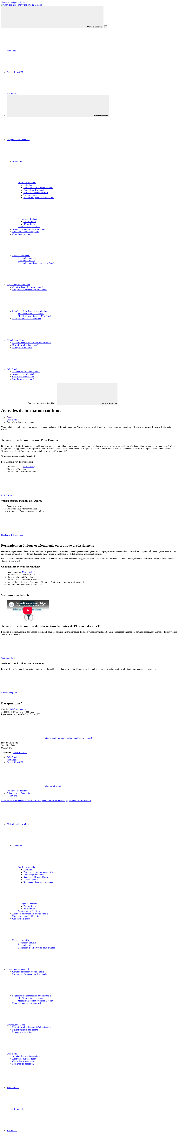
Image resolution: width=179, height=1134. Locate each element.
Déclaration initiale (26, 260)
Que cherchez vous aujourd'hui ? (42, 403)
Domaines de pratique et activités (38, 187)
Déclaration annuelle (27, 258)
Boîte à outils (13, 369)
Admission (17, 161)
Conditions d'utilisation (17, 791)
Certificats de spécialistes (29, 226)
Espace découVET (15, 72)
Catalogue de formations (12, 535)
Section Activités (8, 658)
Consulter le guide (9, 692)
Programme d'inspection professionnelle (29, 289)
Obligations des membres (18, 139)
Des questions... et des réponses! (26, 318)
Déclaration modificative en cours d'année (36, 263)
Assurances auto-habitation (24, 374)
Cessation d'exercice (21, 234)
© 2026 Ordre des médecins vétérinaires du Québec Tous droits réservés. (33, 800)
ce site (25, 506)
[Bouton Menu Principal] (105, 26)
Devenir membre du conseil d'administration (31, 342)
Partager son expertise (22, 347)
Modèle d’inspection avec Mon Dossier (35, 316)
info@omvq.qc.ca (18, 709)
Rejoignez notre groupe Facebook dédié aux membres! (67, 738)
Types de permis (30, 195)
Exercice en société (21, 255)
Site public (12, 93)
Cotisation (27, 185)
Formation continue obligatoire (25, 231)
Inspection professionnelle (18, 284)
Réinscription (29, 224)
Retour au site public (52, 786)
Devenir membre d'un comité (25, 345)
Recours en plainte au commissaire (38, 197)
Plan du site (12, 796)
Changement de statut (27, 219)
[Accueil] (21, 5)
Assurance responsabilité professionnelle (30, 229)
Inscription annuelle (27, 182)
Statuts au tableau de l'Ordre (35, 192)
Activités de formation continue (26, 371)
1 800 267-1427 (20, 752)
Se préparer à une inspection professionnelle (32, 311)
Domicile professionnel (33, 190)
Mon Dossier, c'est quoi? (23, 379)
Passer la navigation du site (13, 2)
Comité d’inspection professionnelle (28, 287)
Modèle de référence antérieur (31, 313)
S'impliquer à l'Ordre (16, 340)
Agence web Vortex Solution (78, 800)
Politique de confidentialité (18, 793)
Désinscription (29, 221)
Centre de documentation (23, 376)
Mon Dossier (13, 51)
